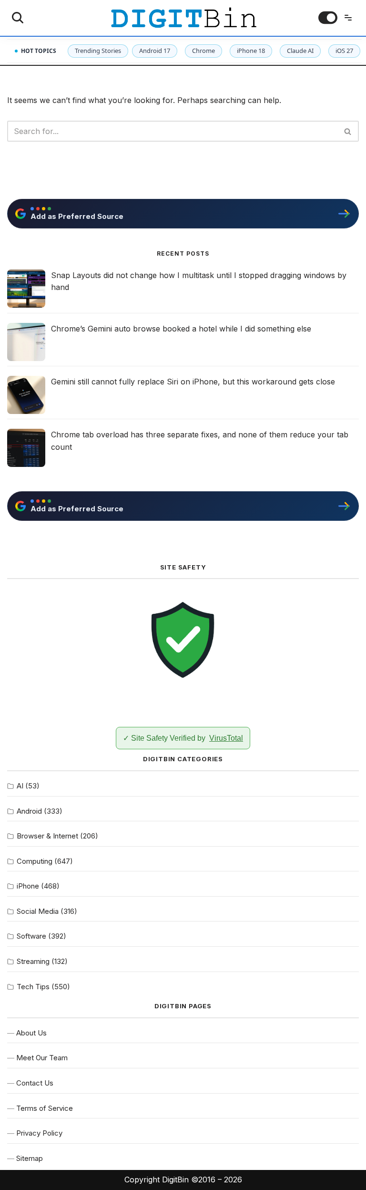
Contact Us (34, 1082)
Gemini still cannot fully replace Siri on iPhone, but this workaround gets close (193, 381)
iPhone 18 (251, 50)
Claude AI (300, 50)
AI (20, 785)
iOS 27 (344, 50)
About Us (31, 1032)
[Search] (17, 17)
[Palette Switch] (327, 17)
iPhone (28, 885)
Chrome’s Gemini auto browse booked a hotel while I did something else (181, 328)
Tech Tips (33, 986)
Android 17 (154, 50)
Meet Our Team (42, 1057)
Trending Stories (98, 50)
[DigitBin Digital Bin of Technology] (183, 18)
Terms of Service (44, 1108)
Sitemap (29, 1158)
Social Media (38, 911)
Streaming (33, 961)
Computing (34, 861)
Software (31, 936)
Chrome (203, 50)
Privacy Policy (39, 1133)
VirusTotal (226, 738)
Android (29, 811)
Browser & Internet (47, 835)
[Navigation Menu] (348, 17)
